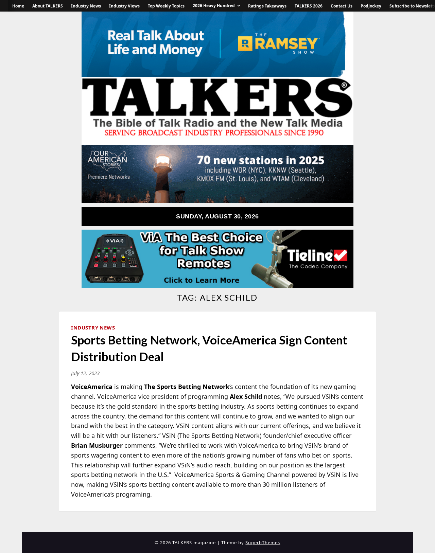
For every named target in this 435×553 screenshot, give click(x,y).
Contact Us (341, 6)
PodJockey (371, 6)
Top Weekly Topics (166, 6)
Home (18, 6)
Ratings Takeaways (267, 6)
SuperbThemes (262, 542)
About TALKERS (47, 6)
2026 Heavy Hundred (214, 5)
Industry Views (124, 6)
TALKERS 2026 (309, 6)
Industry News (86, 6)
